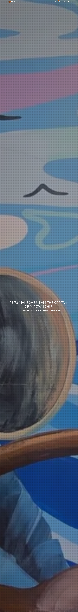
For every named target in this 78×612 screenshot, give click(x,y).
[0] (57, 2)
